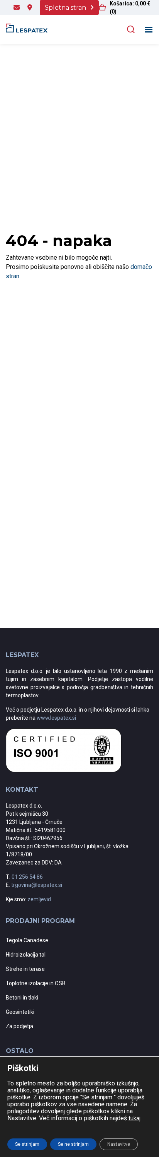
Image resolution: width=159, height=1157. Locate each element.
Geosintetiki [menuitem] (20, 1012)
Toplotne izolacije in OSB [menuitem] (36, 983)
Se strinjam (27, 1144)
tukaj (134, 1118)
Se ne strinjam (73, 1144)
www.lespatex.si (56, 718)
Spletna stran (65, 7)
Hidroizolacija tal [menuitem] (26, 955)
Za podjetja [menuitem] (19, 1026)
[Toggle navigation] (148, 29)
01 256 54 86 (27, 877)
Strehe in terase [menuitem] (25, 969)
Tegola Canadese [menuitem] (27, 940)
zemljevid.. (40, 899)
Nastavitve (118, 1144)
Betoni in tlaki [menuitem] (22, 997)
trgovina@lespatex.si (36, 885)
